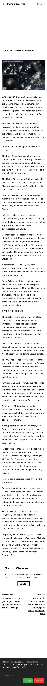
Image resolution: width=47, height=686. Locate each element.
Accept (28, 681)
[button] (3, 4)
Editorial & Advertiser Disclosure (20, 50)
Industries (7, 13)
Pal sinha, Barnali (16, 34)
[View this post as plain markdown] (39, 34)
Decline (39, 681)
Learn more (8, 675)
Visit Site (23, 584)
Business (40, 4)
